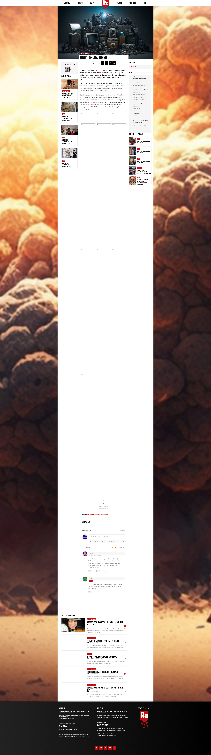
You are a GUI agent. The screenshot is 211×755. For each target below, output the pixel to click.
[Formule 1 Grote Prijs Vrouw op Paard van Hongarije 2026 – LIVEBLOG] (132, 170)
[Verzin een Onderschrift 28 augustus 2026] (69, 130)
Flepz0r (88, 626)
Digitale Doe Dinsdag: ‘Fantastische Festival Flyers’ (110, 728)
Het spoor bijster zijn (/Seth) (66, 718)
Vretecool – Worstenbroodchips (68, 731)
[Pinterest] (110, 63)
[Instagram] (101, 748)
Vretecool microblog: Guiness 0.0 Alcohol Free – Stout (73, 734)
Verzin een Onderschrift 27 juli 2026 (143, 161)
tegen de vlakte (91, 104)
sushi (102, 73)
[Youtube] (110, 748)
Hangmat (91, 578)
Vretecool (65, 91)
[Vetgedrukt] (90, 541)
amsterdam (93, 514)
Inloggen (122, 530)
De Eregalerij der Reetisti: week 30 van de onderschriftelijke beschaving (144, 182)
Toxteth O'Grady (136, 120)
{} (111, 541)
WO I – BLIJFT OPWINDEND (65, 721)
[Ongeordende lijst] (102, 541)
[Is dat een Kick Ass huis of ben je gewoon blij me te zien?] (73, 691)
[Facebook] (102, 63)
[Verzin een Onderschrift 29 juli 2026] (132, 141)
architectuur (85, 53)
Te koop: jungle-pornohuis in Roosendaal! (102, 657)
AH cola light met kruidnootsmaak (67, 95)
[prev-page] (130, 188)
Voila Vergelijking (101, 722)
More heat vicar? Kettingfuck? (105, 733)
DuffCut (91, 553)
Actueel (89, 654)
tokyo (106, 514)
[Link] (109, 541)
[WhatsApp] (114, 63)
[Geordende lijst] (100, 541)
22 (125, 673)
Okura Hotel (99, 70)
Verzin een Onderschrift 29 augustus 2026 (67, 118)
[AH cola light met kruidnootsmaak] (69, 84)
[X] (106, 63)
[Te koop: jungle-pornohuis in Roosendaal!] (73, 659)
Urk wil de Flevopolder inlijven (67, 723)
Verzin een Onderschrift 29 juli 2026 (143, 142)
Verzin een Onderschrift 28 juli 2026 (143, 152)
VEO (63, 114)
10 (125, 626)
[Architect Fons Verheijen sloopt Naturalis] (73, 675)
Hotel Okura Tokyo (114, 95)
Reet (71, 69)
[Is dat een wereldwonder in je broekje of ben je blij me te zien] (73, 625)
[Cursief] (93, 541)
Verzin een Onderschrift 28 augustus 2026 (67, 141)
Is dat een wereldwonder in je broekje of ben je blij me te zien (105, 623)
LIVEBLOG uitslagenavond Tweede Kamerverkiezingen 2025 (112, 715)
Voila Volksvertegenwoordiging (105, 720)
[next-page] (133, 188)
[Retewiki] (114, 748)
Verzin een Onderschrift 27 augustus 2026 (67, 165)
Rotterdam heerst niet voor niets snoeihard (103, 641)
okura (98, 514)
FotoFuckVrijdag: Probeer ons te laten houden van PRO (111, 730)
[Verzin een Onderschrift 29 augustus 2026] (69, 107)
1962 (88, 514)
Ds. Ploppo (135, 89)
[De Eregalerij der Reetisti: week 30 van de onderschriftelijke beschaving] (132, 180)
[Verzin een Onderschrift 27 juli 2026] (132, 160)
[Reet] (67, 69)
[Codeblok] (107, 541)
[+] (113, 541)
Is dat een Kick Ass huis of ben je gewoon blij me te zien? (105, 689)
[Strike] (97, 541)
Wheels (140, 167)
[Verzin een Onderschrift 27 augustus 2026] (69, 153)
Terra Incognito (90, 658)
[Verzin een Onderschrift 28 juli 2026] (132, 151)
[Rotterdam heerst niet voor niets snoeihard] (73, 643)
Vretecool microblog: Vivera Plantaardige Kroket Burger (74, 736)
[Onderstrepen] (95, 541)
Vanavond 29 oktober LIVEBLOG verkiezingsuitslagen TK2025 (112, 717)
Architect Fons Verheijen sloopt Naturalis (102, 672)
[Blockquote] (104, 541)
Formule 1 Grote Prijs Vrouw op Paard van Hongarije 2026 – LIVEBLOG (144, 171)
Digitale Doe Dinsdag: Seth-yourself (106, 735)
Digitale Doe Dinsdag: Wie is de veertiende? (108, 738)
